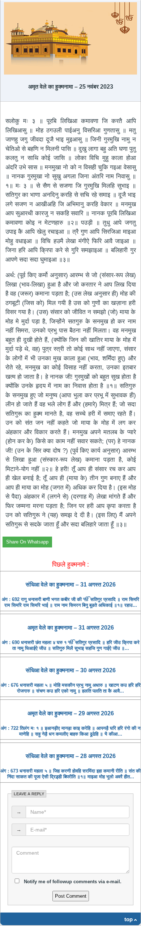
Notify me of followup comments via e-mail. (71, 881)
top (128, 919)
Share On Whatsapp (27, 542)
